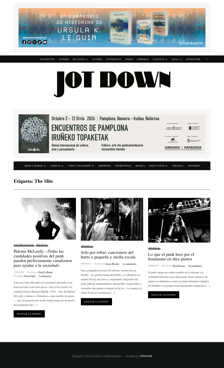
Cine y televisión (79, 165)
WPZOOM (146, 356)
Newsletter (193, 59)
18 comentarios (195, 265)
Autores (97, 59)
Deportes (105, 165)
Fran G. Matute (45, 271)
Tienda (129, 59)
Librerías (143, 59)
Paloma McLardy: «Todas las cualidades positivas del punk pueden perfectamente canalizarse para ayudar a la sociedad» (43, 258)
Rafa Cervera (179, 265)
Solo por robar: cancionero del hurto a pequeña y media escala (108, 254)
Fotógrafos (113, 59)
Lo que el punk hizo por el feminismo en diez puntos (171, 256)
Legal (175, 59)
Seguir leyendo (29, 313)
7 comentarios (45, 275)
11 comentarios (129, 263)
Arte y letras (33, 165)
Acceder (64, 59)
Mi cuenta (79, 59)
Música (140, 165)
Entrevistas (123, 165)
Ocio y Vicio (157, 165)
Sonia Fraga (29, 275)
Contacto (159, 59)
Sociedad (194, 165)
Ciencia (55, 165)
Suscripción (47, 59)
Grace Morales (112, 263)
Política (178, 165)
